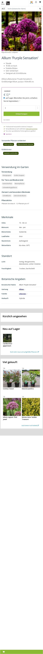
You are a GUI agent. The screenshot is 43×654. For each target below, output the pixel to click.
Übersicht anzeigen (31, 129)
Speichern (9, 134)
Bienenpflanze (19, 183)
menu (2, 4)
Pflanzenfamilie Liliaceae (25, 144)
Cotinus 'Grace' (8, 389)
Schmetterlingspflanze (10, 187)
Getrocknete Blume (20, 196)
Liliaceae (22, 294)
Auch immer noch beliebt (29, 425)
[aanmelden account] (36, 3)
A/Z (3, 8)
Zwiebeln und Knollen (11, 153)
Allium (21, 289)
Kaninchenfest (7, 183)
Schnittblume (7, 196)
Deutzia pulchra (28, 389)
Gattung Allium (8, 144)
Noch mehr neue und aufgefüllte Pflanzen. (23, 352)
